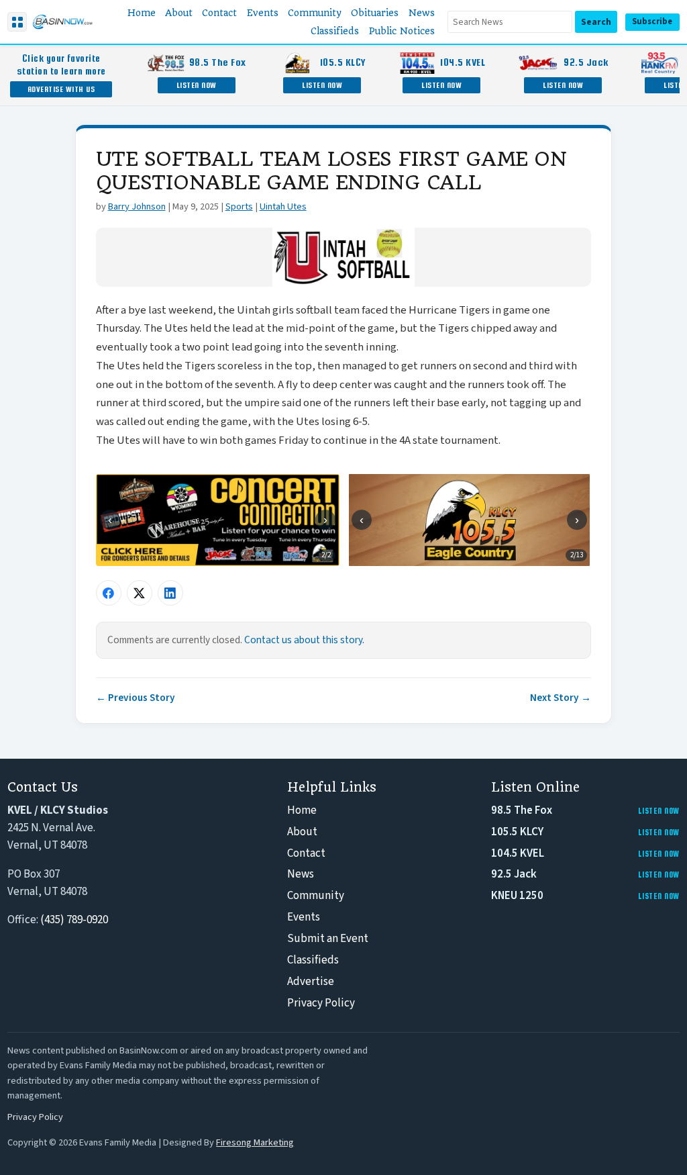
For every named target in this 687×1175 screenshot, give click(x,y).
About (302, 832)
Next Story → (560, 697)
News (300, 874)
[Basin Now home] (62, 22)
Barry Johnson (137, 206)
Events (303, 917)
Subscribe (652, 21)
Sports (239, 206)
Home (302, 810)
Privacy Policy (321, 1003)
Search (596, 21)
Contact (306, 853)
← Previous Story (135, 697)
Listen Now (196, 85)
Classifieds (313, 960)
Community (315, 896)
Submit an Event (327, 939)
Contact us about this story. (304, 639)
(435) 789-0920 (74, 920)
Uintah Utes (283, 206)
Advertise (310, 982)
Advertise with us (61, 89)
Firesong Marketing (255, 1142)
